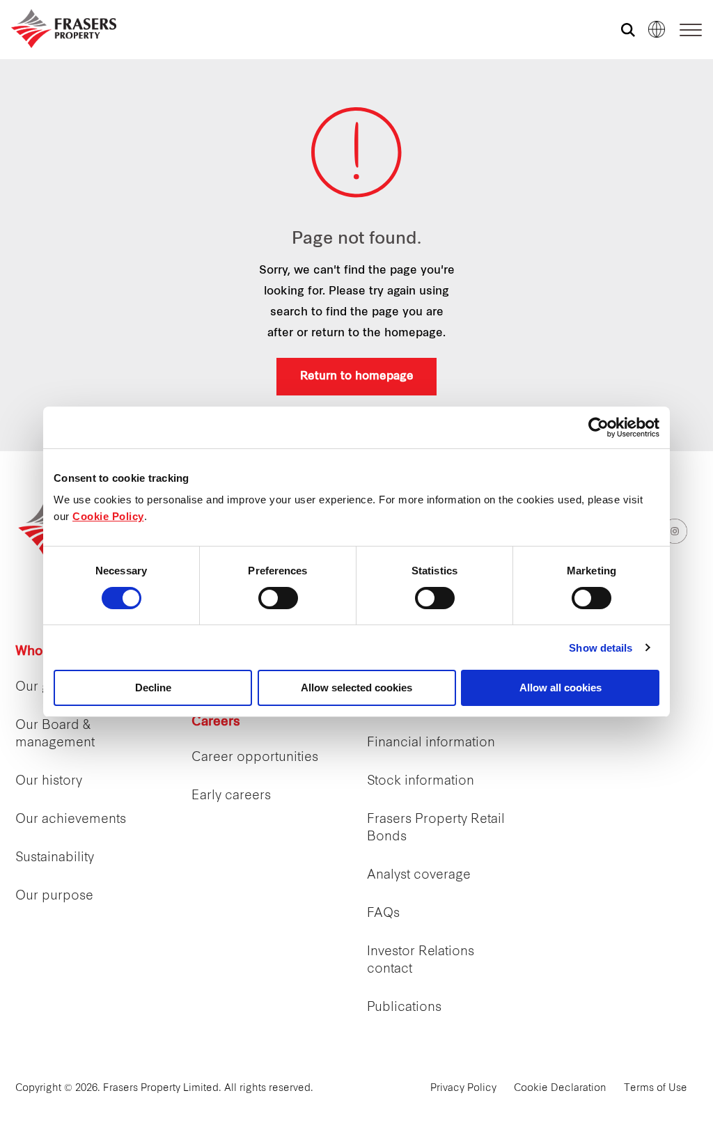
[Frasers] (63, 28)
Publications (404, 1007)
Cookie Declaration (560, 1088)
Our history (48, 781)
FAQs (383, 913)
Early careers (231, 796)
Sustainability (54, 858)
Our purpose (54, 896)
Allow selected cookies (356, 687)
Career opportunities (254, 757)
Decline (153, 687)
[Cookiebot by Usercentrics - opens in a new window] (598, 427)
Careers (215, 722)
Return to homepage (357, 376)
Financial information (431, 743)
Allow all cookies (560, 687)
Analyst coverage (419, 875)
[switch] (278, 598)
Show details (600, 648)
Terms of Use (655, 1088)
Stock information (420, 781)
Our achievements (70, 819)
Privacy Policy (463, 1088)
